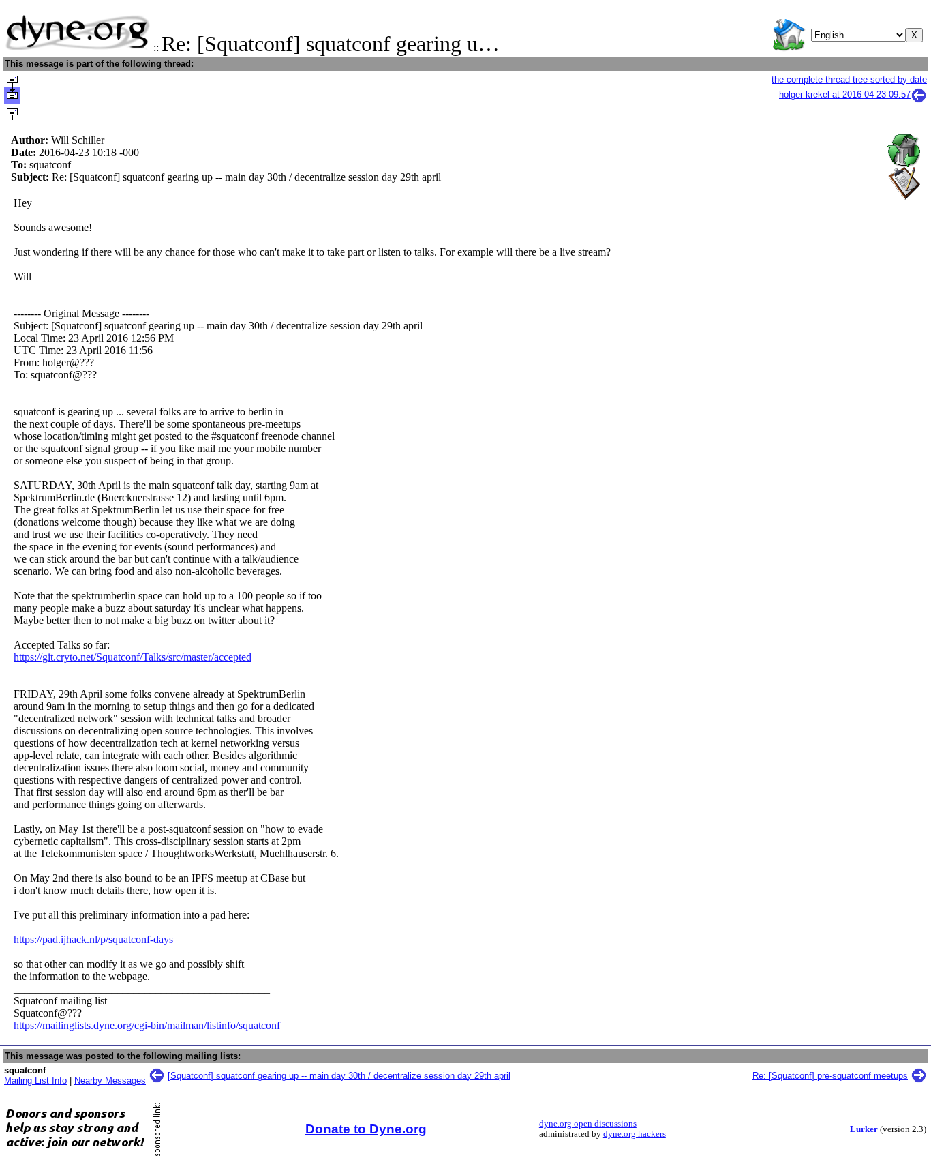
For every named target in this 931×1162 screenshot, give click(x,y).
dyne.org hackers (634, 1134)
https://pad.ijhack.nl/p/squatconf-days (93, 939)
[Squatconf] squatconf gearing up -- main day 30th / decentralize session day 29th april (339, 1076)
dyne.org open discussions (588, 1124)
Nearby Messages (110, 1080)
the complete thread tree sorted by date (849, 79)
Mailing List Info (35, 1080)
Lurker (864, 1129)
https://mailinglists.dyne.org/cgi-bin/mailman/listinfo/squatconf (147, 1025)
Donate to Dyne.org (366, 1129)
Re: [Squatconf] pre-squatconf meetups (830, 1076)
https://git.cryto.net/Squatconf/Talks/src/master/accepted (132, 657)
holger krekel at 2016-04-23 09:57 (845, 94)
